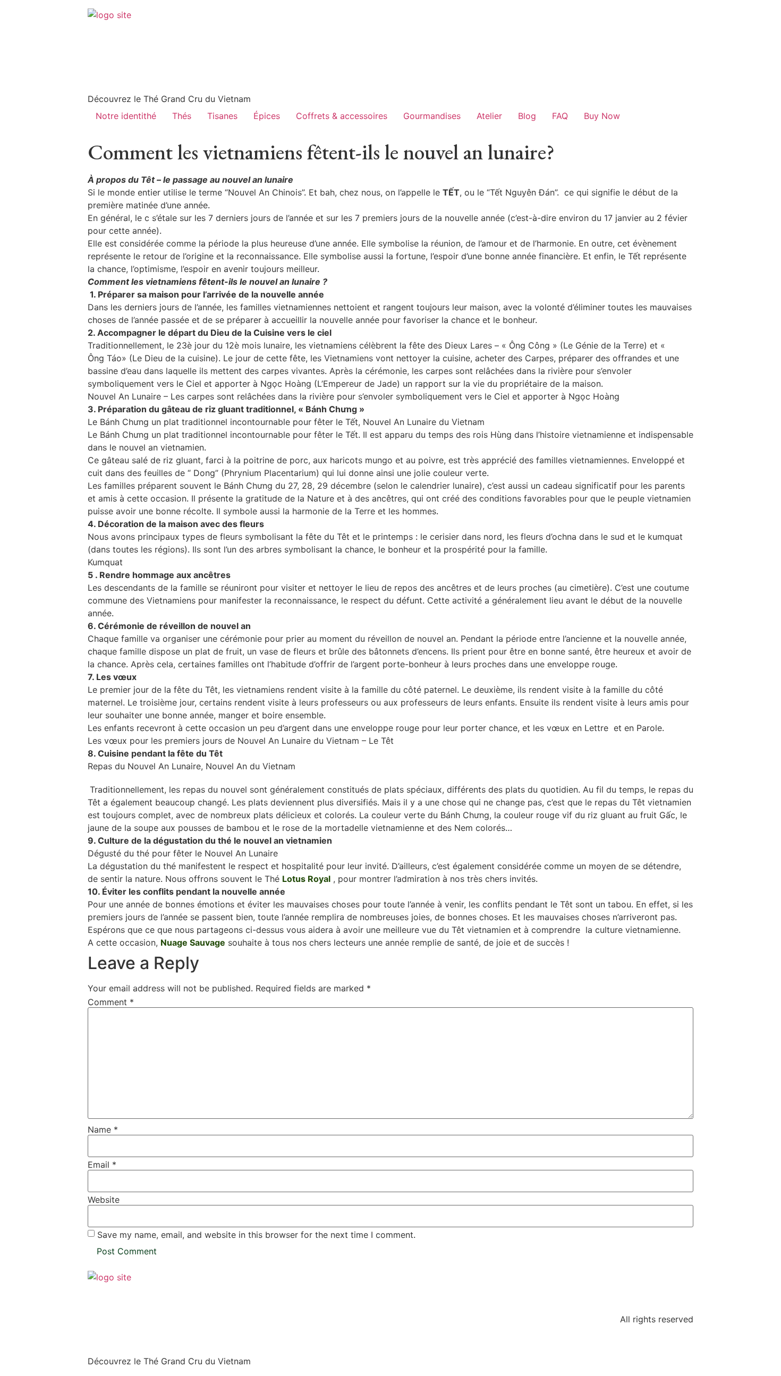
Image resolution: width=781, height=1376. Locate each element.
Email (102, 1164)
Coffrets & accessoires (341, 116)
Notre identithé (126, 116)
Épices (266, 116)
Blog (527, 116)
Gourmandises (432, 116)
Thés (181, 116)
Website (104, 1199)
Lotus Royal (306, 878)
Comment (111, 1002)
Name (103, 1129)
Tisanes (222, 116)
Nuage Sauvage (192, 942)
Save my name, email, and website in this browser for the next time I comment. (256, 1234)
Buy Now (602, 116)
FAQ (560, 116)
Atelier (489, 116)
